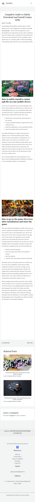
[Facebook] (17, 447)
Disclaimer (17, 461)
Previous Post (5, 343)
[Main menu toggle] (31, 3)
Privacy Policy (17, 456)
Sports (3, 23)
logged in (12, 415)
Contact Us (18, 463)
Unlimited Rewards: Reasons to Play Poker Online (17, 373)
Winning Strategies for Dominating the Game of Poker (17, 398)
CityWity (9, 3)
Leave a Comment (8, 376)
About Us (17, 454)
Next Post (30, 343)
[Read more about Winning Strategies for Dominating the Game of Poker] (17, 388)
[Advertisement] (17, 61)
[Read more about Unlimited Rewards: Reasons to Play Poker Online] (17, 362)
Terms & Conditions (17, 459)
